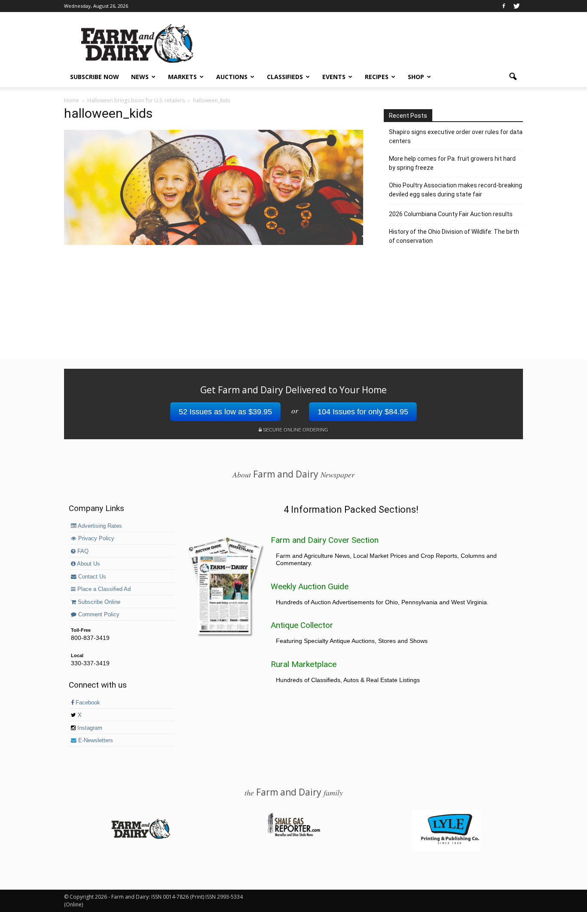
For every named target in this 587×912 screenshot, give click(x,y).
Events (333, 77)
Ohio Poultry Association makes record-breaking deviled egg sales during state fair (455, 190)
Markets (182, 77)
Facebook (87, 703)
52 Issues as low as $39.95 (225, 411)
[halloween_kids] (213, 242)
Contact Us (91, 577)
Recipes (376, 77)
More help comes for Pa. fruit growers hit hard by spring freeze (452, 163)
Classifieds (285, 77)
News (140, 77)
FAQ (82, 551)
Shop (416, 77)
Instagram (89, 728)
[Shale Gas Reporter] (293, 835)
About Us (88, 564)
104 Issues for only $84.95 (363, 411)
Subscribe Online (98, 602)
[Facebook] (503, 6)
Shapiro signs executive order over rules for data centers (456, 136)
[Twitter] (516, 6)
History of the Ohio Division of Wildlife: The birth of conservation (454, 236)
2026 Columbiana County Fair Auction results (451, 214)
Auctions (232, 77)
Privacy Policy (95, 539)
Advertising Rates (99, 526)
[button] (512, 77)
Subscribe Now (94, 77)
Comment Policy (97, 615)
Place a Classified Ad (103, 589)
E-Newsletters (94, 741)
